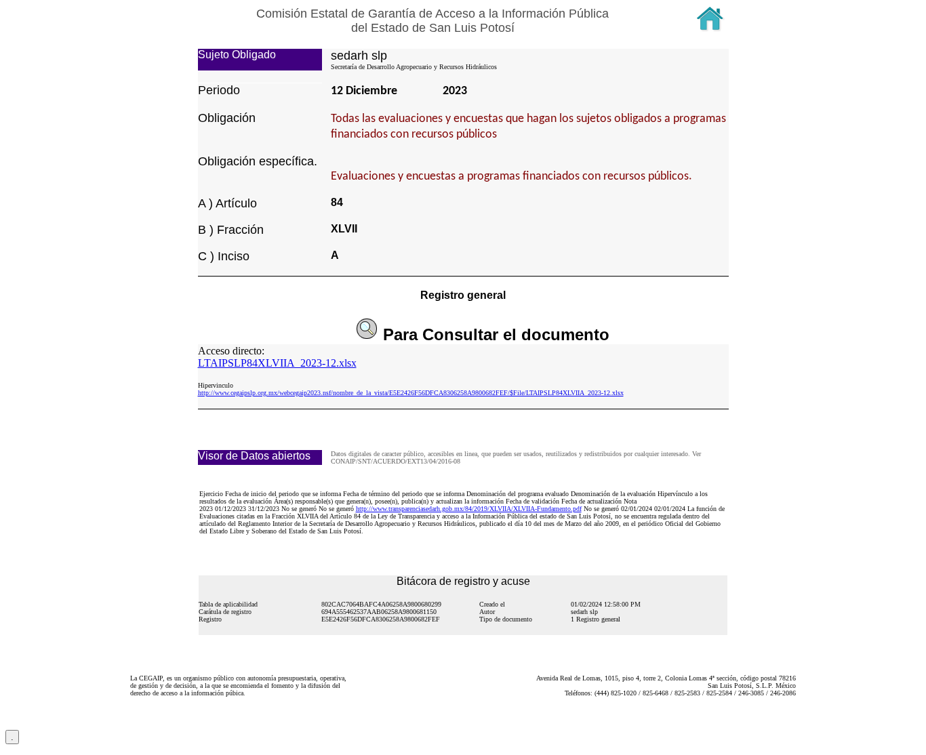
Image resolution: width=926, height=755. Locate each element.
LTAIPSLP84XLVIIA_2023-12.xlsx (277, 363)
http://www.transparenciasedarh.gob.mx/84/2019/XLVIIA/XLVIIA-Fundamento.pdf (469, 508)
